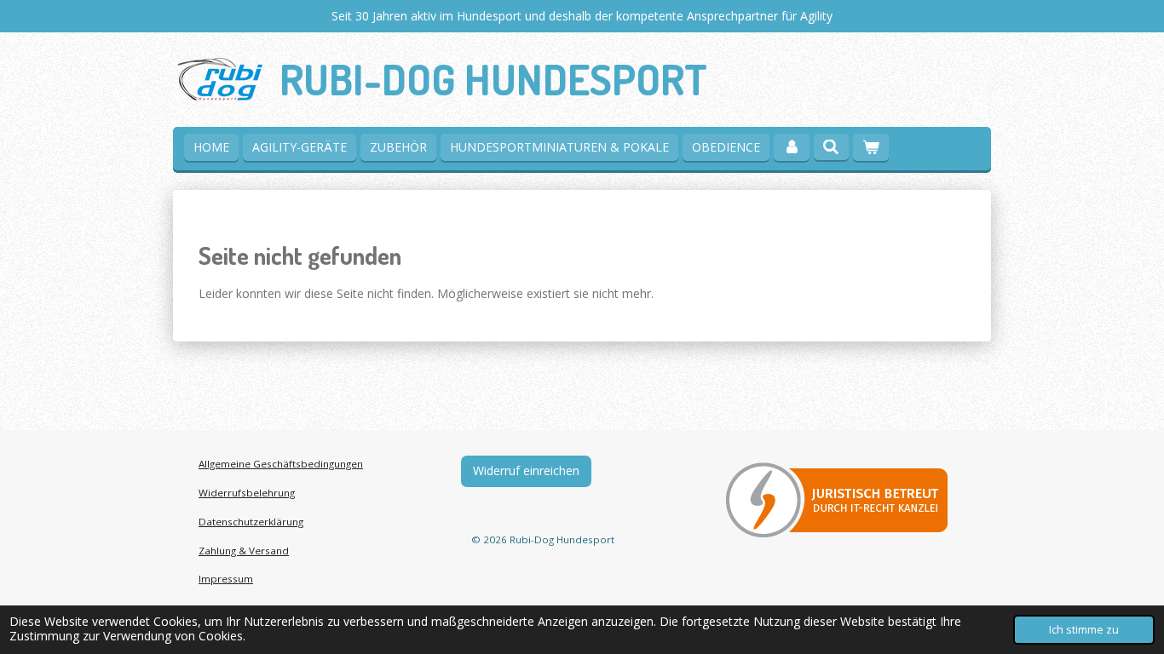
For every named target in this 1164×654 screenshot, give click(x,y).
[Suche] (832, 147)
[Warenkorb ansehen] (871, 147)
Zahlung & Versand (244, 550)
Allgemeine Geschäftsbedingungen (281, 463)
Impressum (226, 578)
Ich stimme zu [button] (1084, 629)
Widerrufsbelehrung (247, 492)
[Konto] (792, 147)
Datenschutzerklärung (251, 521)
